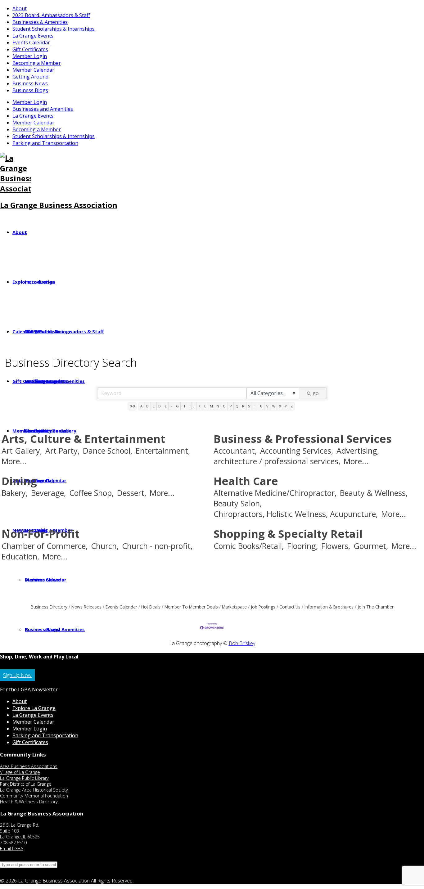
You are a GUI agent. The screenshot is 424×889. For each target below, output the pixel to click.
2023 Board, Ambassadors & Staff (51, 15)
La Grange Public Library (24, 778)
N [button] (218, 406)
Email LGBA (11, 848)
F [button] (171, 406)
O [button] (224, 406)
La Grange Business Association (58, 205)
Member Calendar (33, 69)
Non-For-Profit (40, 533)
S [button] (249, 406)
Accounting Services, (296, 451)
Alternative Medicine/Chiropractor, (275, 493)
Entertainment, (163, 451)
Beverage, (48, 493)
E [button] (166, 406)
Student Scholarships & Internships (53, 28)
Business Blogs (30, 90)
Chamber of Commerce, (45, 546)
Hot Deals (150, 607)
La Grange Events (32, 35)
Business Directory (49, 607)
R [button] (243, 406)
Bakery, (15, 493)
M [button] (211, 406)
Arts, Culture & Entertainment (83, 438)
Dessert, (131, 493)
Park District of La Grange (26, 784)
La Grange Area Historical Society (34, 790)
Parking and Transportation (45, 143)
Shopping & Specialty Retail (288, 533)
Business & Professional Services (303, 438)
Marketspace (234, 607)
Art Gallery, (22, 451)
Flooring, (302, 546)
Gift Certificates (30, 49)
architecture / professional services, (277, 461)
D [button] (159, 406)
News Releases (86, 607)
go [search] (316, 393)
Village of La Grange (20, 772)
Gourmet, (371, 546)
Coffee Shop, (91, 493)
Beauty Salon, (238, 503)
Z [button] (292, 406)
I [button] (189, 406)
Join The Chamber (376, 607)
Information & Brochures (329, 607)
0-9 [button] (132, 406)
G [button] (177, 406)
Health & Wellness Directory (29, 802)
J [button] (193, 406)
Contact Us (289, 607)
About (19, 8)
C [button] (153, 406)
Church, (105, 546)
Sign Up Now (17, 675)
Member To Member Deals (191, 607)
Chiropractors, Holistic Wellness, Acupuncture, (296, 514)
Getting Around (30, 76)
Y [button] (286, 406)
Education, (20, 556)
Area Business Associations (28, 766)
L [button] (205, 406)
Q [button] (237, 406)
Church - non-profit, (157, 546)
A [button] (141, 406)
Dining (19, 481)
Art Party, (62, 451)
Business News (30, 83)
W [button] (273, 406)
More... (14, 461)
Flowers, (335, 546)
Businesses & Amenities (40, 22)
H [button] (184, 406)
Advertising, (357, 451)
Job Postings (263, 607)
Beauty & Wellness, (374, 493)
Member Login (29, 56)
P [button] (231, 406)
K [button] (199, 406)
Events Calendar (31, 42)
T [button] (255, 406)
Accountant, (235, 451)
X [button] (280, 406)
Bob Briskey (242, 643)
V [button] (267, 406)
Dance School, (107, 451)
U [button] (261, 406)
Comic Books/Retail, (249, 546)
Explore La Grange (34, 708)
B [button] (147, 406)
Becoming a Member (36, 63)
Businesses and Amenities (42, 109)
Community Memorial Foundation (34, 796)
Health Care (246, 481)
